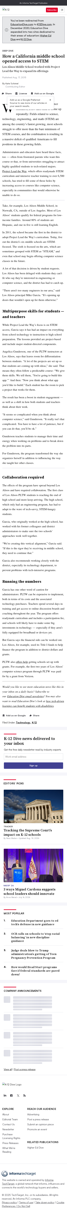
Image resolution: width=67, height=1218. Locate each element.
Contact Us (8, 1124)
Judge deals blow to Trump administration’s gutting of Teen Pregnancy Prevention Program (34, 954)
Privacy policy (9, 1202)
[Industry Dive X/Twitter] (18, 1095)
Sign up (33, 765)
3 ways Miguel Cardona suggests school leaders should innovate (29, 891)
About (5, 1114)
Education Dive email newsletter (25, 696)
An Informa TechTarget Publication (34, 3)
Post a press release (25, 1069)
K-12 (34, 722)
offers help (22, 662)
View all (8, 1069)
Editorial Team (10, 1119)
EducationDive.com (22, 24)
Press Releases (10, 1143)
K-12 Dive (26, 39)
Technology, (23, 722)
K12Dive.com (44, 24)
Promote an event (37, 1129)
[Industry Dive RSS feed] (24, 1095)
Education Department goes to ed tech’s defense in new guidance (34, 922)
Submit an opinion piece (40, 1124)
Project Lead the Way (14, 171)
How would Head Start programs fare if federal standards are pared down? (35, 970)
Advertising (33, 1114)
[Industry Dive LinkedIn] (5, 1095)
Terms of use (26, 1202)
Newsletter (8, 1129)
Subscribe (52, 10)
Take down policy (44, 1202)
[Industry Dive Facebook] (11, 1095)
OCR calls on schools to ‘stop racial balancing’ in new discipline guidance (35, 937)
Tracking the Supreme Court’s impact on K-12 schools (28, 832)
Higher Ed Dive (35, 1147)
